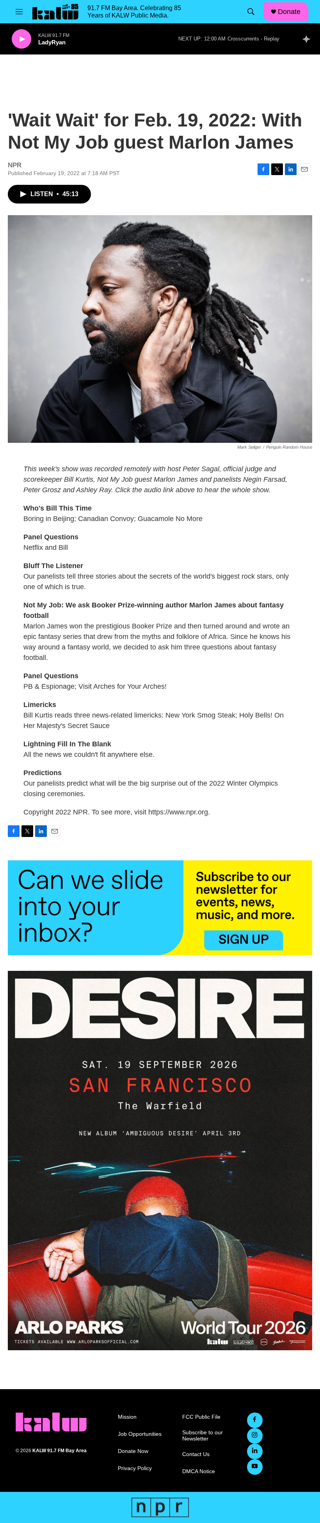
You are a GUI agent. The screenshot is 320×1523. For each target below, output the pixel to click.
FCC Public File (201, 1417)
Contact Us (196, 1454)
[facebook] (255, 1420)
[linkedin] (255, 1451)
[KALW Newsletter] (160, 907)
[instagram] (255, 1436)
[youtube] (255, 1467)
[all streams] (308, 38)
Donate (289, 12)
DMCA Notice (198, 1471)
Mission (127, 1417)
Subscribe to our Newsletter (202, 1436)
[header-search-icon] (251, 11)
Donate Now (133, 1451)
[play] (21, 39)
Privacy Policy (135, 1468)
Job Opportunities (140, 1434)
